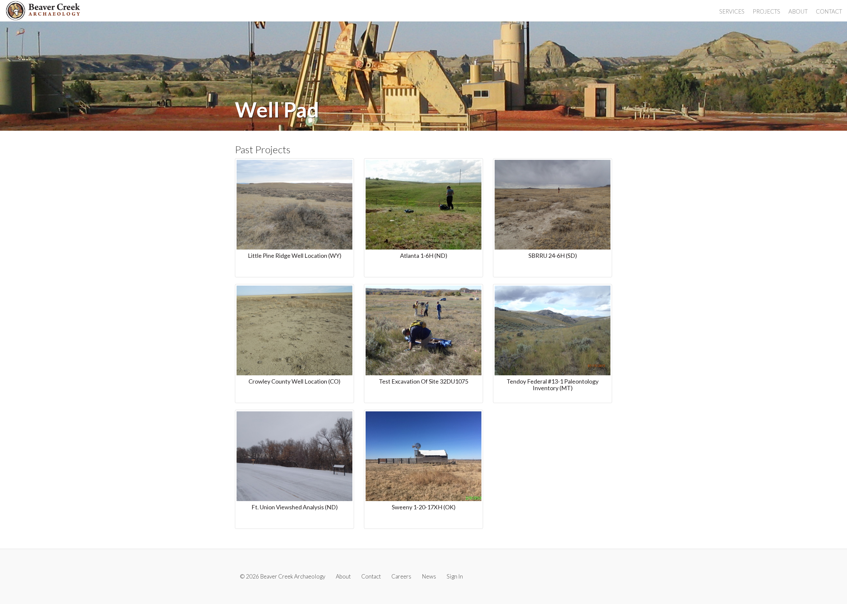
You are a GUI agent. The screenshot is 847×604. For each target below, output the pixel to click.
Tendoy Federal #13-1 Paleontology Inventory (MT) (553, 385)
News (429, 576)
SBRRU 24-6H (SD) (552, 255)
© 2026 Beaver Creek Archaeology (282, 576)
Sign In (455, 576)
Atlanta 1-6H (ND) (423, 255)
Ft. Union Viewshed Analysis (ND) (294, 507)
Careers (401, 576)
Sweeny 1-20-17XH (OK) (424, 507)
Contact (829, 11)
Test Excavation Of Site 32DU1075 (423, 381)
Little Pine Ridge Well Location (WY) (294, 255)
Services (731, 11)
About (798, 11)
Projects (766, 11)
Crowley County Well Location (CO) (294, 381)
